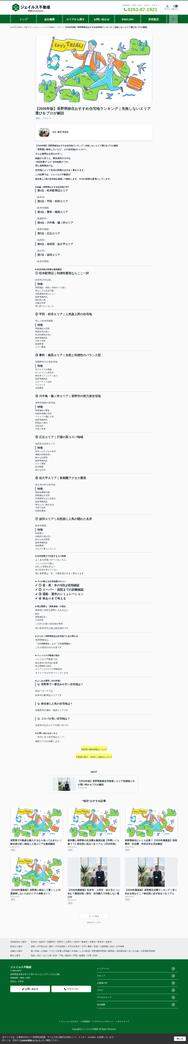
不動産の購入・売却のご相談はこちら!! (94, 757)
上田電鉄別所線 (148, 951)
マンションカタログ (69, 1021)
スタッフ (101, 976)
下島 (61, 955)
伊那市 (92, 942)
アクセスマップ (104, 997)
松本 (55, 955)
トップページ (103, 968)
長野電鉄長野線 (99, 951)
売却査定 (153, 19)
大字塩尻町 (60, 946)
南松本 (68, 955)
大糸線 (44, 951)
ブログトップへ (94, 922)
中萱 (89, 955)
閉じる (180, 1039)
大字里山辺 (42, 946)
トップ (23, 19)
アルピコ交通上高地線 (59, 951)
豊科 (51, 946)
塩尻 (33, 955)
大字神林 (120, 946)
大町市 (76, 942)
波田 (33, 946)
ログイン (167, 9)
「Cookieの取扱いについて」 (30, 1040)
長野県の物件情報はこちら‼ (94, 749)
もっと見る (94, 916)
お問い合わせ (102, 19)
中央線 (75, 951)
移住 (38, 118)
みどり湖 (47, 955)
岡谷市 (101, 942)
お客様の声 (102, 983)
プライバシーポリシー (103, 1021)
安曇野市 (51, 942)
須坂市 (109, 942)
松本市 (34, 942)
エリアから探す (75, 19)
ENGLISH (128, 19)
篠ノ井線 (35, 951)
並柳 (96, 946)
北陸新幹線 (121, 951)
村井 (95, 955)
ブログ (100, 990)
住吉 (112, 946)
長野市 (60, 942)
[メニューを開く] (173, 19)
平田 (75, 955)
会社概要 (49, 19)
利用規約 (86, 1021)
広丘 (39, 955)
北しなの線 (133, 951)
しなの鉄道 (85, 951)
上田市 (68, 942)
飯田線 (111, 951)
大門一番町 (87, 946)
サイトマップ (123, 1021)
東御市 (84, 942)
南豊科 (82, 955)
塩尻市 (42, 942)
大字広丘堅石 (73, 946)
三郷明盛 (104, 946)
